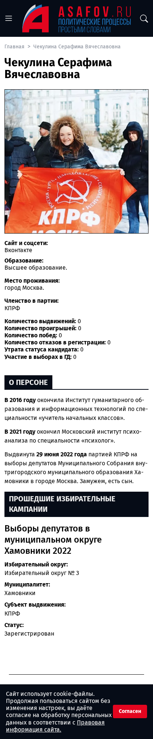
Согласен (130, 711)
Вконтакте (18, 250)
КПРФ (12, 613)
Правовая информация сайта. (55, 726)
